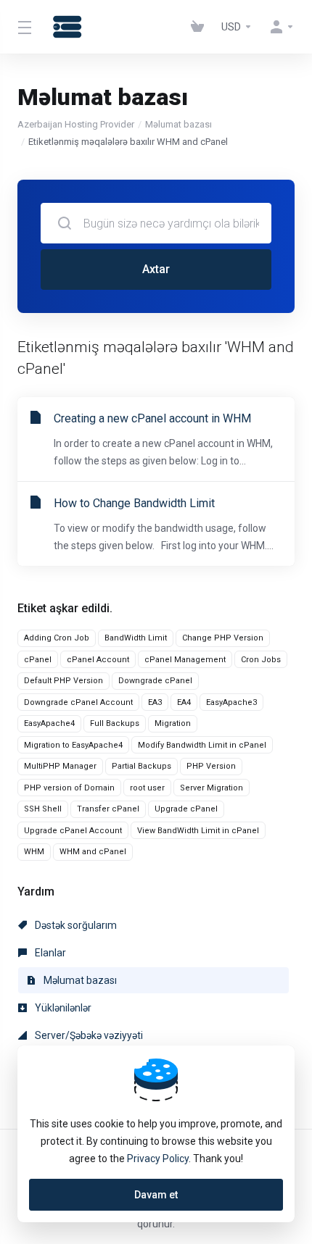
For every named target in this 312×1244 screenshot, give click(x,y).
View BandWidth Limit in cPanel (198, 830)
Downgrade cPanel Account (78, 702)
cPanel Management (185, 659)
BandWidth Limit (135, 638)
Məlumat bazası (178, 124)
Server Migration (211, 788)
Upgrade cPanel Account (73, 830)
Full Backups (114, 723)
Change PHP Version (222, 638)
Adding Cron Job (56, 638)
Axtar (156, 269)
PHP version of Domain (69, 788)
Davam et (156, 1195)
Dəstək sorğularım (75, 925)
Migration (173, 723)
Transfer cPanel (108, 809)
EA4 (184, 702)
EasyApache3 (231, 702)
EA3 (155, 702)
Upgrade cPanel (186, 809)
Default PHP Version (63, 680)
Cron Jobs (261, 659)
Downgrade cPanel (155, 680)
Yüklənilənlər (62, 1008)
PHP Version (211, 766)
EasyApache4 (49, 723)
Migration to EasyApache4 (73, 745)
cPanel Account (98, 659)
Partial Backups (141, 766)
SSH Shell (43, 809)
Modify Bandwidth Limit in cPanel (202, 745)
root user (147, 788)
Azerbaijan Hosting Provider (75, 124)
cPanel (38, 659)
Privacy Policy (158, 1158)
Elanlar (49, 953)
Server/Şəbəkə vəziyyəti (88, 1035)
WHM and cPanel (92, 851)
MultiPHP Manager (60, 766)
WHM (34, 851)
